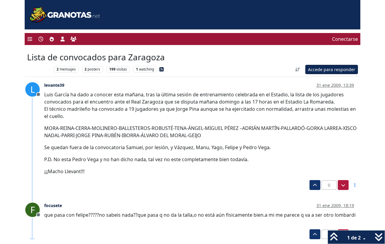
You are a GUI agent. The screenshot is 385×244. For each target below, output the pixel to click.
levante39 (54, 85)
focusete (53, 205)
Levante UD (39, 69)
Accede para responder (331, 69)
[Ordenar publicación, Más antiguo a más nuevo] (297, 69)
